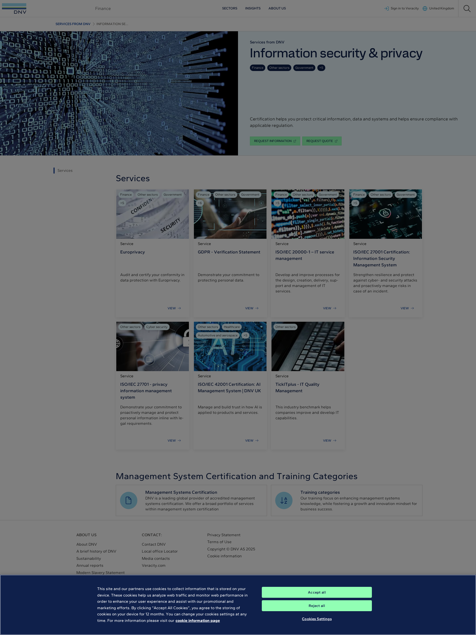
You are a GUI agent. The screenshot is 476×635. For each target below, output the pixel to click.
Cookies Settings (316, 619)
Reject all (317, 605)
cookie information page (198, 620)
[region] (238, 605)
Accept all (317, 592)
